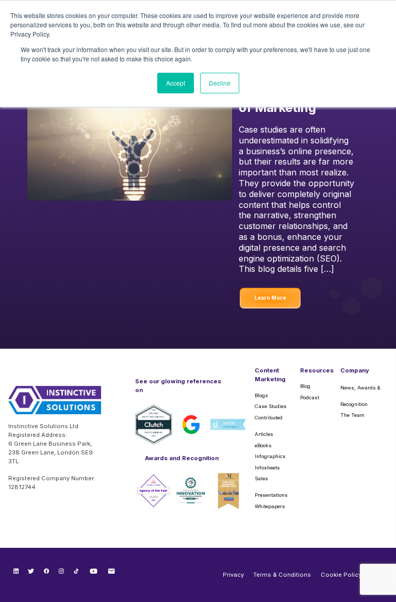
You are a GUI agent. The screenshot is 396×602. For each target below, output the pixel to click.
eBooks (263, 445)
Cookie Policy (341, 574)
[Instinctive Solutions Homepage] (54, 404)
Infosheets (267, 467)
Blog (305, 386)
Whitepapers (270, 506)
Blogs (261, 395)
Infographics (270, 456)
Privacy (233, 574)
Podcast (309, 397)
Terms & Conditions (282, 574)
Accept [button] (175, 82)
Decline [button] (219, 82)
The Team (352, 415)
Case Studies (271, 406)
